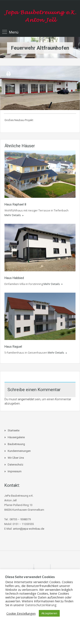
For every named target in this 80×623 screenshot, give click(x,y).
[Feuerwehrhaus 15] (40, 88)
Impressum (15, 471)
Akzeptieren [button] (49, 613)
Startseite (13, 430)
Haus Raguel (13, 346)
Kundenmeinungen (19, 450)
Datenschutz (15, 464)
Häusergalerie (16, 437)
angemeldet (26, 399)
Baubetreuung (16, 444)
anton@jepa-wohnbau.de (28, 528)
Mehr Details (13, 215)
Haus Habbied (14, 278)
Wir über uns (16, 457)
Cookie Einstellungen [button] (21, 613)
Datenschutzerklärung (41, 605)
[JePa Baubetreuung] (40, 14)
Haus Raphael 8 (15, 204)
